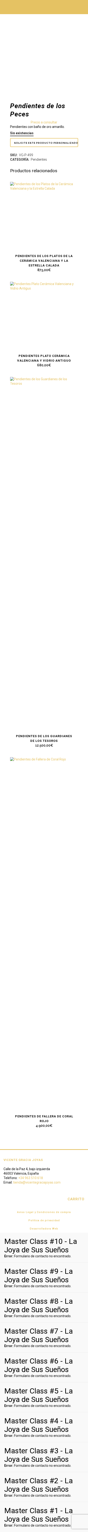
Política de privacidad (44, 1220)
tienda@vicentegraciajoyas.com (37, 1182)
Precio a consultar (44, 122)
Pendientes (39, 159)
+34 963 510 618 (30, 1178)
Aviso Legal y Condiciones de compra (44, 1212)
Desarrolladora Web (44, 1228)
